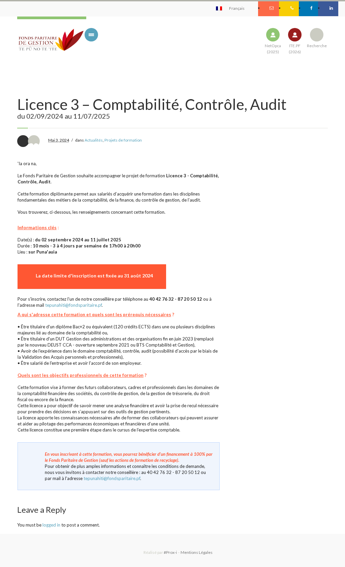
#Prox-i (170, 552)
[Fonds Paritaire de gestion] (51, 40)
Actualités (94, 140)
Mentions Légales (197, 552)
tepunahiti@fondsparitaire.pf (73, 305)
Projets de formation (123, 140)
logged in (51, 525)
